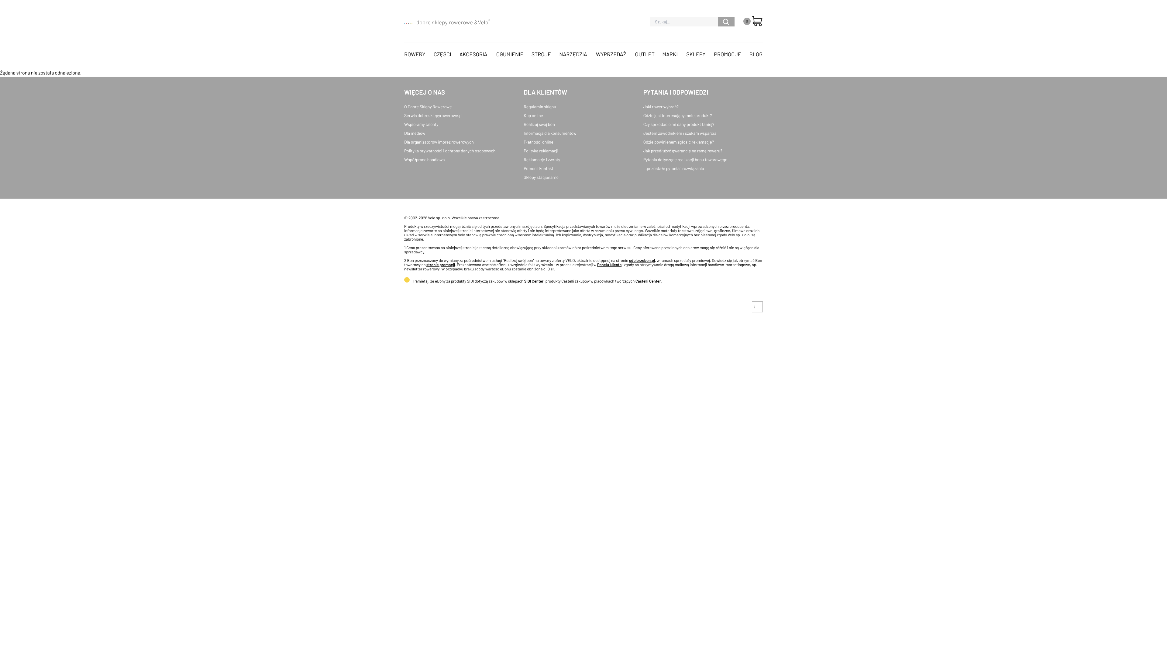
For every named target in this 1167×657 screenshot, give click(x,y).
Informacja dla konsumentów (550, 133)
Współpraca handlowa (424, 159)
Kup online (533, 115)
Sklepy (695, 54)
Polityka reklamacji (541, 150)
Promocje (727, 54)
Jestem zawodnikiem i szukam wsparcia (679, 133)
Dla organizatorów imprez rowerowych (439, 141)
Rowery (414, 54)
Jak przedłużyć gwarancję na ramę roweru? (682, 150)
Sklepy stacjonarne (541, 177)
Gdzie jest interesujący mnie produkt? (677, 115)
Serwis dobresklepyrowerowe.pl (433, 115)
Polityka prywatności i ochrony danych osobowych (449, 150)
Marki (669, 54)
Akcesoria (473, 54)
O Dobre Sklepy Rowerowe (428, 106)
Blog (756, 54)
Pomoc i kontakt (538, 168)
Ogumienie (510, 54)
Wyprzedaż (611, 54)
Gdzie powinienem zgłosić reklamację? (678, 141)
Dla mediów (414, 133)
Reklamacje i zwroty (542, 159)
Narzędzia (573, 54)
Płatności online (538, 141)
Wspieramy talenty (421, 124)
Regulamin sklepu (540, 106)
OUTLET (645, 54)
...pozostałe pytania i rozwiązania (673, 168)
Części (442, 54)
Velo (484, 22)
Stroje (541, 54)
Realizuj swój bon (539, 124)
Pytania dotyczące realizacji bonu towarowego (685, 159)
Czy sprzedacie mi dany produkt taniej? (678, 124)
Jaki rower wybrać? (661, 106)
